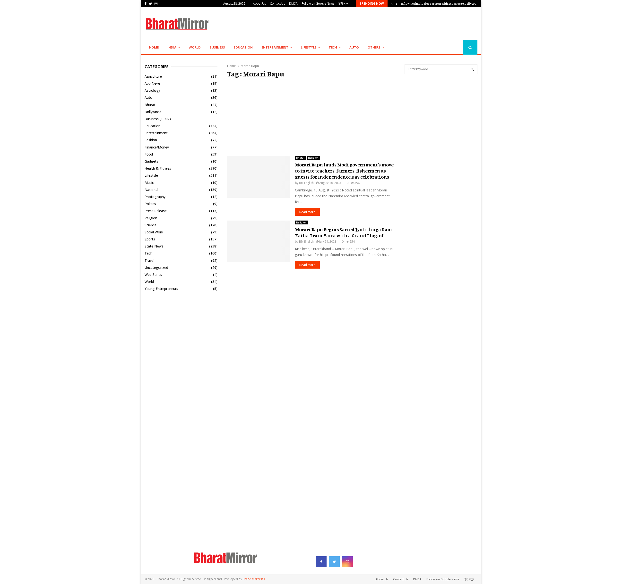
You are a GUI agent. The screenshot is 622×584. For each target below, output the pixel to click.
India (171, 47)
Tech (333, 47)
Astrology (152, 90)
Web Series (153, 274)
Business (217, 47)
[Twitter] (452, 47)
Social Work (154, 232)
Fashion (151, 140)
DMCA (293, 3)
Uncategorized (156, 267)
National (151, 189)
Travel (149, 260)
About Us (259, 3)
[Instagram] (457, 47)
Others (374, 47)
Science (150, 225)
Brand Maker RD (254, 579)
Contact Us (277, 3)
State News (154, 246)
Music (149, 182)
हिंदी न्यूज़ (343, 3)
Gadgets (151, 161)
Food (149, 154)
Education (243, 47)
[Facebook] (446, 47)
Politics (150, 203)
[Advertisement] (389, 23)
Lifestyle (308, 47)
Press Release (156, 210)
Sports (150, 239)
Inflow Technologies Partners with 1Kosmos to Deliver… (438, 3)
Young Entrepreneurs (161, 288)
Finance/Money (157, 147)
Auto (354, 47)
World (195, 47)
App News (153, 83)
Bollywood (153, 111)
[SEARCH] (472, 69)
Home (154, 47)
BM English (306, 183)
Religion (313, 157)
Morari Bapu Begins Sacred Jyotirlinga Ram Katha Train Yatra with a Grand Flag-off (343, 232)
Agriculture (153, 76)
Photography (155, 196)
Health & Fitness (158, 168)
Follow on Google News (318, 3)
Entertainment (274, 47)
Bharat (300, 157)
